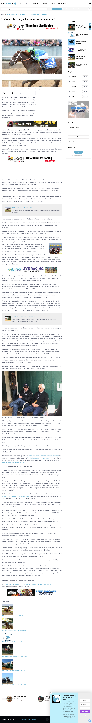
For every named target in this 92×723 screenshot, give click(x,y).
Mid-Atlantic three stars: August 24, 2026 (22, 207)
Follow (85, 76)
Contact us (52, 3)
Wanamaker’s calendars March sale (20, 697)
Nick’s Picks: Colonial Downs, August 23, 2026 (14, 670)
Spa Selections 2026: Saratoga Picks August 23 (14, 685)
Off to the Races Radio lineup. (82, 34)
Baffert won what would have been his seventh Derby (43, 456)
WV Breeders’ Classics (74, 137)
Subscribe (85, 96)
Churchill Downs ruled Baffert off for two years (15, 496)
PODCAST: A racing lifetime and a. (81, 42)
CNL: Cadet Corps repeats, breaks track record (30, 9)
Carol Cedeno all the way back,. (81, 64)
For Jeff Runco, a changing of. (80, 57)
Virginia (82, 9)
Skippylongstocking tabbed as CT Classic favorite (14, 656)
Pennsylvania (76, 9)
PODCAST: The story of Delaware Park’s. (82, 49)
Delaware (70, 9)
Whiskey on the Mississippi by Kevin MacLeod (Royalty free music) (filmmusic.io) (28, 584)
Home (21, 3)
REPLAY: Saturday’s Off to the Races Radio (13, 642)
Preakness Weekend (74, 127)
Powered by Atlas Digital (29, 719)
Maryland (64, 9)
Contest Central (62, 3)
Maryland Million (73, 132)
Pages (44, 3)
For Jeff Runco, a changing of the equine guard (23, 316)
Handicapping (36, 3)
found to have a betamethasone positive (38, 458)
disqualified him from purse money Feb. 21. (14, 462)
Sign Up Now (78, 152)
